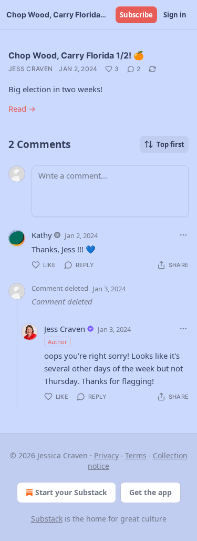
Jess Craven (30, 69)
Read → (22, 108)
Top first (170, 144)
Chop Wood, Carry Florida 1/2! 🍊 (76, 55)
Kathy (42, 235)
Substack (47, 519)
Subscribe (136, 14)
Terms (136, 455)
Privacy (106, 455)
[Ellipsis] (183, 235)
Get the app (150, 492)
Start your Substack (71, 492)
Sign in (174, 14)
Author (57, 342)
